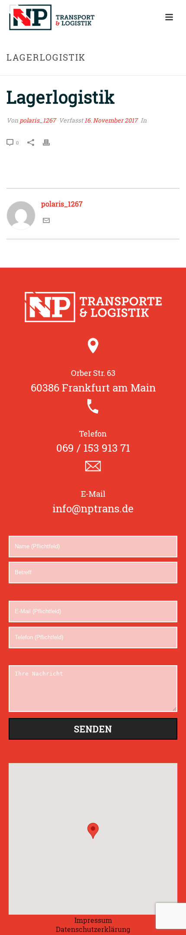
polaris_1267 (37, 120)
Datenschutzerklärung (93, 929)
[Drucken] (50, 142)
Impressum (93, 920)
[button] (93, 830)
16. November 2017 (111, 120)
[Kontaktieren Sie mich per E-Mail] (46, 221)
